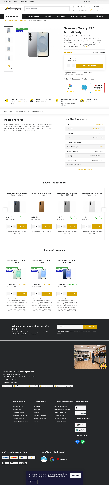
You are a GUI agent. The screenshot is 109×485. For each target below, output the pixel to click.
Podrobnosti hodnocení (87, 36)
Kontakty (36, 413)
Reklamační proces (18, 413)
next (104, 210)
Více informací (91, 47)
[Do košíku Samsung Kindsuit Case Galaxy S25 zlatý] (47, 226)
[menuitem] (13, 16)
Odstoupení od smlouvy (20, 416)
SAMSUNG (91, 72)
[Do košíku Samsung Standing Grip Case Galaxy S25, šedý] (72, 226)
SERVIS (16, 2)
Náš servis (37, 410)
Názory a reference (40, 419)
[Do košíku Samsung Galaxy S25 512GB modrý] (47, 294)
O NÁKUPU (7, 2)
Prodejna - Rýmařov (40, 416)
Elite (20, 126)
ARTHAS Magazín (60, 422)
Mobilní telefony (98, 129)
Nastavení (33, 482)
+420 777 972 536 (80, 7)
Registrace (100, 2)
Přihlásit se (90, 327)
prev (5, 210)
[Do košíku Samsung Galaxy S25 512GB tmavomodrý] (72, 294)
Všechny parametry (84, 169)
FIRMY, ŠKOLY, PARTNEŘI (27, 2)
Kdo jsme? (37, 406)
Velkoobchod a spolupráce (21, 422)
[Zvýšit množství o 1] (73, 65)
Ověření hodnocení (60, 419)
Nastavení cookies (60, 413)
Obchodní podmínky (60, 406)
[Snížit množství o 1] (68, 65)
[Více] (100, 16)
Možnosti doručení (100, 52)
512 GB (101, 147)
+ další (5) (8, 68)
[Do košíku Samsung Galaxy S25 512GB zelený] (22, 294)
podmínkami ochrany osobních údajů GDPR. (76, 332)
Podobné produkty (36, 111)
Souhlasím (75, 476)
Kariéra (36, 422)
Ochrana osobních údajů (62, 410)
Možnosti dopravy (18, 406)
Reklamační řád (59, 416)
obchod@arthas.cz (10, 382)
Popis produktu (8, 111)
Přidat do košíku (89, 66)
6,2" (102, 142)
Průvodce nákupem (18, 419)
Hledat (67, 8)
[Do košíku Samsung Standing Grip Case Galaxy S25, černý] (22, 226)
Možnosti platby (17, 410)
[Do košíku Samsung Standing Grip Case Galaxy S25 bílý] (97, 226)
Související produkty (21, 111)
